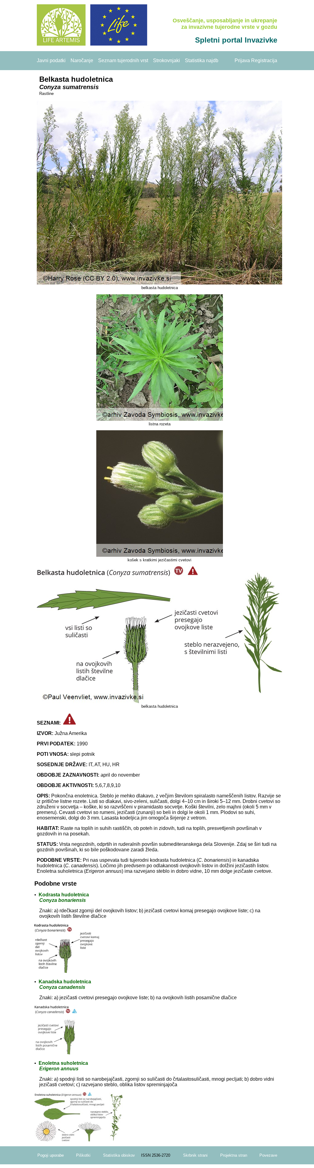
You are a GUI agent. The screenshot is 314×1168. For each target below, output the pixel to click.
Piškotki (83, 1155)
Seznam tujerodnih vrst (123, 60)
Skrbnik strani (195, 1155)
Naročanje (82, 60)
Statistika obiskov (119, 1155)
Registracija (264, 60)
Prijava (242, 60)
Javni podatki (51, 60)
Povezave (268, 1155)
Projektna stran (233, 1155)
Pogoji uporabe (50, 1155)
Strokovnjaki (166, 60)
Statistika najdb (201, 60)
